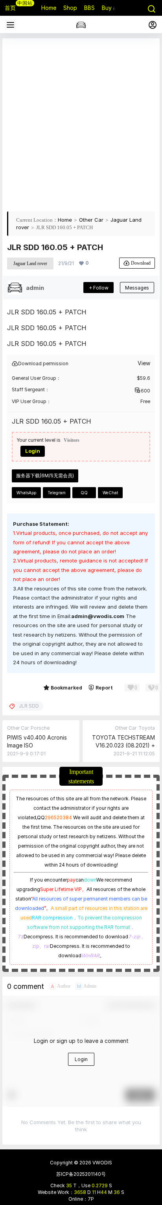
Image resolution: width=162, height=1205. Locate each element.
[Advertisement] (81, 124)
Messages (137, 288)
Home (65, 220)
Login (32, 451)
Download (141, 262)
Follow (101, 288)
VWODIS (101, 1163)
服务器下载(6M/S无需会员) (45, 475)
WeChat (110, 492)
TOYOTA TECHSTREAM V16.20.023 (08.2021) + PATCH (123, 745)
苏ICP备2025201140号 (81, 1174)
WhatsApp (26, 492)
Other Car (91, 220)
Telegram (57, 492)
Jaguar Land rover (30, 263)
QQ (84, 492)
